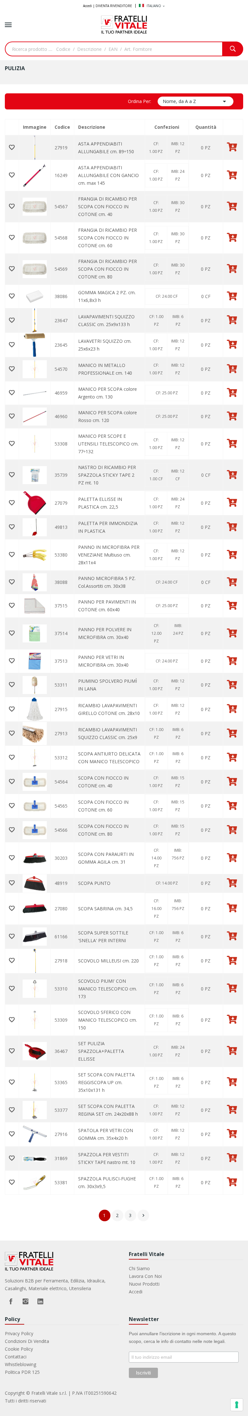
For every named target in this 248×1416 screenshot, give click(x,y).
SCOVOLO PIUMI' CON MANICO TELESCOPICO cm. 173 (107, 988)
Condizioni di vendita (27, 1341)
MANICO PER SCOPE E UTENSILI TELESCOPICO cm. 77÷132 (108, 444)
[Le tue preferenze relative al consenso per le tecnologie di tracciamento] (237, 1405)
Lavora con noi (145, 1276)
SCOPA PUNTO (94, 883)
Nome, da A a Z (196, 101)
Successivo (143, 1215)
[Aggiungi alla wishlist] (12, 148)
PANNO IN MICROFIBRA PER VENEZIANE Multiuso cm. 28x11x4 (109, 555)
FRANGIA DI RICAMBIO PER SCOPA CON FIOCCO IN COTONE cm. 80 (107, 269)
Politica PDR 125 (22, 1372)
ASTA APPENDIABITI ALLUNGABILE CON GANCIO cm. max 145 (108, 175)
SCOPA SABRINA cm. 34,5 (105, 908)
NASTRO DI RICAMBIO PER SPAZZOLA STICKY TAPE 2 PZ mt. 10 (107, 475)
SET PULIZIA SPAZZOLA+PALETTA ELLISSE (101, 1051)
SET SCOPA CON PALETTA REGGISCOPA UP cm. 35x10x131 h (106, 1082)
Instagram (25, 1301)
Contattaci (15, 1357)
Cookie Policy (19, 1349)
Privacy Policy (19, 1333)
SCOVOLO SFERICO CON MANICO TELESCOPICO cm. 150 (107, 1020)
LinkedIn (40, 1301)
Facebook (10, 1301)
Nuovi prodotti (144, 1284)
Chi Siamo (139, 1268)
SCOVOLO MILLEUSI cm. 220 (108, 961)
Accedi (135, 1292)
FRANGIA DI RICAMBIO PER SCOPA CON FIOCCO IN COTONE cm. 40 (107, 206)
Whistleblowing (20, 1364)
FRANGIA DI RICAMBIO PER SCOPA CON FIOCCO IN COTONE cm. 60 (107, 238)
